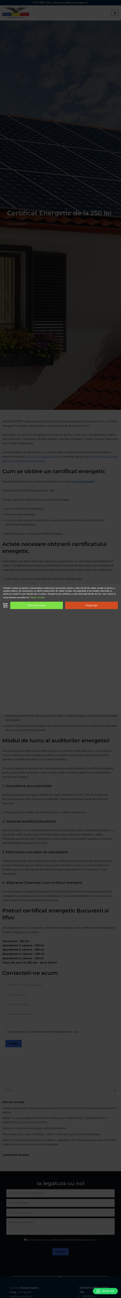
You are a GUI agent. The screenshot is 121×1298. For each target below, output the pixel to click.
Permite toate (36, 605)
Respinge (91, 605)
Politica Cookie (37, 597)
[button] (105, 1291)
